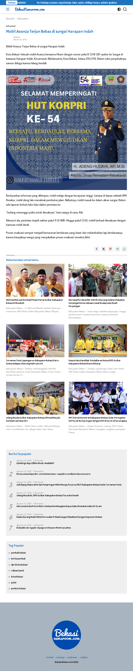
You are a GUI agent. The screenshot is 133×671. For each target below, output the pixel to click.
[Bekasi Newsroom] (29, 9)
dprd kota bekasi (19, 564)
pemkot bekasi (18, 588)
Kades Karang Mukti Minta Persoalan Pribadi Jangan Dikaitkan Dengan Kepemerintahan (59, 517)
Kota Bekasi (17, 576)
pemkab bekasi (18, 552)
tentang (60, 657)
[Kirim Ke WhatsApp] (124, 249)
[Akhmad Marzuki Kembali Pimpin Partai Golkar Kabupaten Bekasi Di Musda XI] (35, 280)
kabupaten (11, 25)
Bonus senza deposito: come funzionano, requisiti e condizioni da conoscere (53, 473)
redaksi (83, 657)
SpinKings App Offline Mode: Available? (35, 463)
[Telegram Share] (117, 249)
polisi (13, 582)
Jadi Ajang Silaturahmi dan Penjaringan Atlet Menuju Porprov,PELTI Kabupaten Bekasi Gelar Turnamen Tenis (69, 484)
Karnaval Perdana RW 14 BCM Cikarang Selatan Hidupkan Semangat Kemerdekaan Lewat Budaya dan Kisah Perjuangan (97, 303)
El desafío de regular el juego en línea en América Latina (43, 527)
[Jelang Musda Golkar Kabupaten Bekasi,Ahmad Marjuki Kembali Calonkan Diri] (35, 398)
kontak (49, 657)
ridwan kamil (17, 570)
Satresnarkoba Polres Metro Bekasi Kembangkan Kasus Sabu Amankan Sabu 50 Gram (59, 506)
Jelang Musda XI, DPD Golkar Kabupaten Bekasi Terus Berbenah (47, 495)
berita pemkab (18, 558)
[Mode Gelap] (119, 9)
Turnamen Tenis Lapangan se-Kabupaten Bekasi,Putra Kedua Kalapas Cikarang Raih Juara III (32, 362)
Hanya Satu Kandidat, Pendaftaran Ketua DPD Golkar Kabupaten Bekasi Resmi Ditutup (95, 362)
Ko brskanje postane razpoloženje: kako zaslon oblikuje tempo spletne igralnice (64, 2)
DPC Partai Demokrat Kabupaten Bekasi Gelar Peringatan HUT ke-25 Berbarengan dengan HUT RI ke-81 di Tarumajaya (98, 419)
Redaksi (16, 37)
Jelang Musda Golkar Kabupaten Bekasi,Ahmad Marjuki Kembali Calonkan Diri (33, 419)
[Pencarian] (125, 9)
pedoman (72, 657)
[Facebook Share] (96, 249)
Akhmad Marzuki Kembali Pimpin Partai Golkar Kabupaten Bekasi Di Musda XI (34, 301)
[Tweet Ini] (103, 249)
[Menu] (8, 9)
